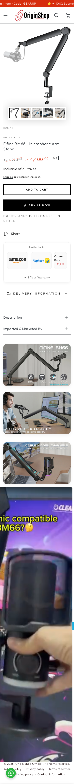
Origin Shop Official (29, 764)
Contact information (51, 774)
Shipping (8, 176)
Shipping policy (23, 774)
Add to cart (37, 189)
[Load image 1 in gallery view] (14, 113)
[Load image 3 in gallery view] (37, 113)
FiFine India (11, 137)
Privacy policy (35, 769)
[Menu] (6, 15)
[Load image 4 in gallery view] (48, 113)
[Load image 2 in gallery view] (26, 113)
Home (7, 127)
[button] (56, 15)
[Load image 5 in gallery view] (60, 113)
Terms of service (59, 769)
